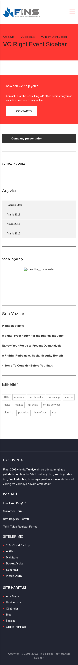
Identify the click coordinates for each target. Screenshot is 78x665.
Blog (9, 614)
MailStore (12, 557)
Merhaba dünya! (13, 325)
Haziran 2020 (14, 205)
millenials (33, 404)
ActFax (10, 551)
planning (8, 412)
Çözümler (12, 608)
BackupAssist (14, 563)
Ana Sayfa (8, 37)
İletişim (10, 620)
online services (52, 404)
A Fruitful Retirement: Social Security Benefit (32, 355)
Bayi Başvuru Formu (16, 518)
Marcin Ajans (14, 575)
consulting (54, 397)
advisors (19, 397)
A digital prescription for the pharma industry (33, 335)
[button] (21, 111)
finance (68, 397)
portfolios (23, 412)
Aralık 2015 (13, 233)
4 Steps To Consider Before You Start (27, 365)
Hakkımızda (13, 602)
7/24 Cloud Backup (18, 545)
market (19, 404)
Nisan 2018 (13, 223)
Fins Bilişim (46, 653)
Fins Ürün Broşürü (14, 503)
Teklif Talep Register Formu (20, 526)
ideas (7, 404)
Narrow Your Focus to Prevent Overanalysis (31, 345)
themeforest (40, 412)
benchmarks (36, 397)
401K (6, 397)
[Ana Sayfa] (21, 11)
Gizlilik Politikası (16, 626)
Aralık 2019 (13, 214)
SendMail (12, 569)
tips (54, 412)
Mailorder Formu (13, 511)
